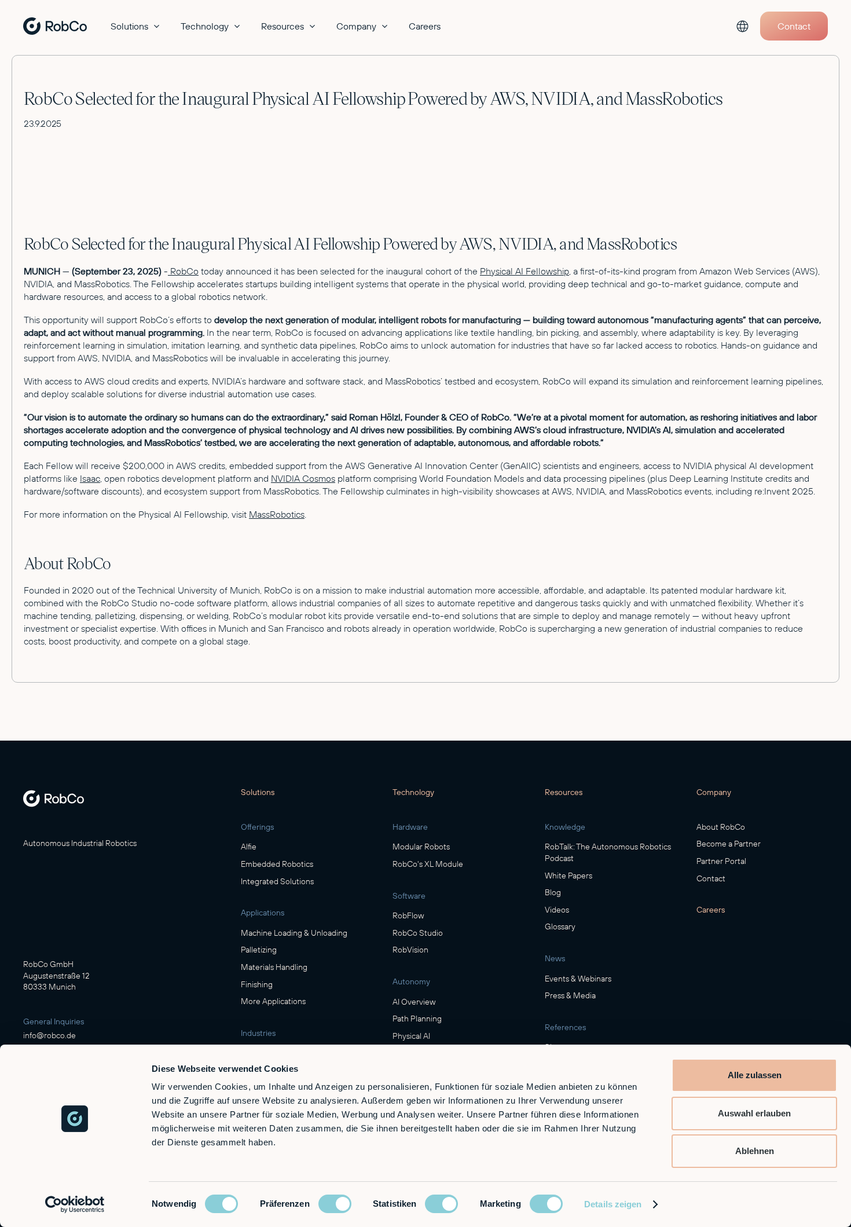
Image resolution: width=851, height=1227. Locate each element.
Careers (425, 26)
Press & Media (570, 995)
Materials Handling (274, 967)
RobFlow (408, 915)
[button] (136, 26)
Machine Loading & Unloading (294, 933)
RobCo (183, 271)
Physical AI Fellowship (524, 271)
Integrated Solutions (277, 881)
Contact (710, 878)
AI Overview (414, 1002)
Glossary (560, 926)
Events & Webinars (578, 978)
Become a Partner (728, 843)
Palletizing (259, 949)
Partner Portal (721, 861)
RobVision (410, 949)
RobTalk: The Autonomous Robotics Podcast (608, 852)
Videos (557, 909)
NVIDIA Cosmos (303, 478)
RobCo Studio (418, 933)
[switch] (334, 1204)
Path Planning (417, 1018)
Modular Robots (421, 846)
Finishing (257, 984)
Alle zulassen (755, 1075)
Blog (553, 892)
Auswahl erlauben (754, 1113)
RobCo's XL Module (428, 864)
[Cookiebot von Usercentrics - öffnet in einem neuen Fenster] (75, 1204)
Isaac (90, 478)
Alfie (248, 846)
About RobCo (720, 827)
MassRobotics (277, 514)
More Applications (273, 1001)
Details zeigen (612, 1204)
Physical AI (411, 1036)
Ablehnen (754, 1151)
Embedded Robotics (277, 864)
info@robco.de (49, 1035)
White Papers (568, 875)
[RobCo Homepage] (53, 798)
